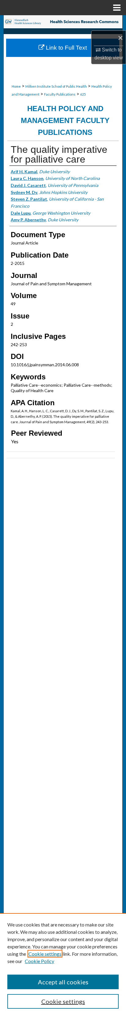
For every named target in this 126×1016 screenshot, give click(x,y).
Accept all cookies (63, 982)
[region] (63, 964)
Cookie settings (44, 954)
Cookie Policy (39, 961)
